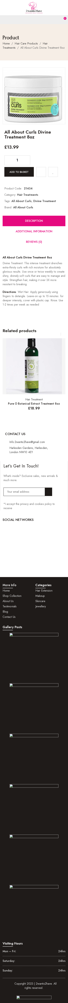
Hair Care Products (26, 43)
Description (34, 221)
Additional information (34, 231)
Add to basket (19, 171)
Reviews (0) (34, 242)
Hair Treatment (34, 399)
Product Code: (13, 188)
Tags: (7, 201)
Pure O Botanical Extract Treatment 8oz (34, 404)
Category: (10, 195)
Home (6, 43)
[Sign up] (48, 492)
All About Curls (21, 201)
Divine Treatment (44, 201)
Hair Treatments (27, 195)
